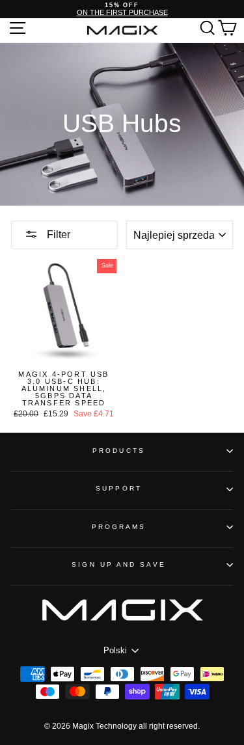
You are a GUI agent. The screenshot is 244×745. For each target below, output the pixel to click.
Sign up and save (118, 564)
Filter (57, 234)
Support (119, 488)
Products (118, 450)
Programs (119, 526)
